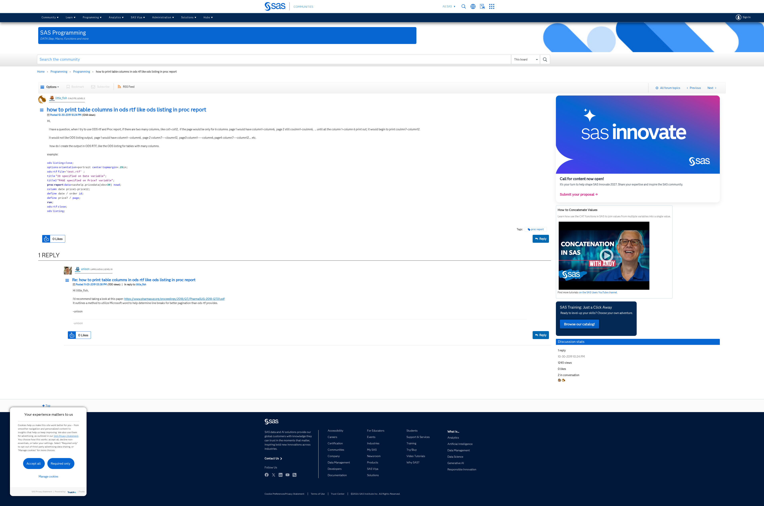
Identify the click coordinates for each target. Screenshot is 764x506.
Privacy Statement (294, 493)
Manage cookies (48, 476)
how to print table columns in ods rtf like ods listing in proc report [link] (136, 71)
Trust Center (337, 493)
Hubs (207, 17)
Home (41, 71)
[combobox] (293, 59)
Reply (542, 239)
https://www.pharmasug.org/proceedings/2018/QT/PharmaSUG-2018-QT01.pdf (174, 299)
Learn (69, 17)
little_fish (61, 98)
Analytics (115, 17)
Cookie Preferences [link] (275, 493)
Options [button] (51, 87)
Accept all (33, 463)
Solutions (187, 17)
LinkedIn (281, 475)
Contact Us (482, 6)
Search (463, 6)
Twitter (274, 475)
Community (49, 17)
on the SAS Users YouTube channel (598, 292)
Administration (161, 17)
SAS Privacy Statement (66, 435)
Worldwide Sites (473, 6)
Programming (91, 17)
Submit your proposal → (579, 194)
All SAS (447, 6)
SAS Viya (136, 17)
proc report (537, 229)
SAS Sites (491, 6)
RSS (294, 475)
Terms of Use (318, 493)
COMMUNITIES (303, 7)
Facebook (267, 475)
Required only (60, 463)
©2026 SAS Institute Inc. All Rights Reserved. (375, 493)
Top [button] (48, 406)
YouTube (287, 475)
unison (85, 269)
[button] (43, 110)
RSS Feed (128, 87)
